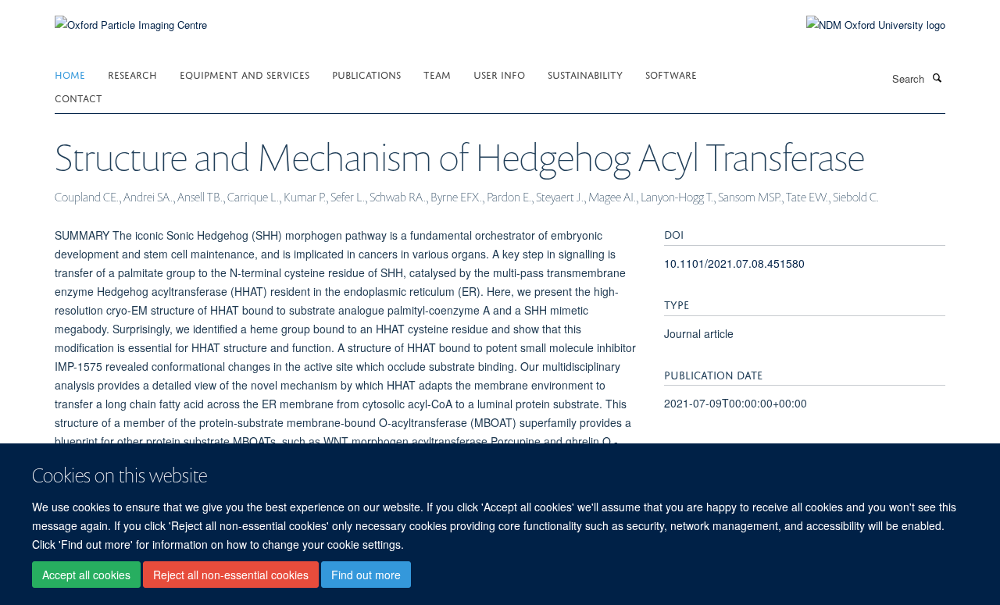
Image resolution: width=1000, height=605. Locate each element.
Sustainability (585, 73)
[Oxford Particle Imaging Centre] (131, 23)
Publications (366, 73)
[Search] (936, 77)
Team (437, 73)
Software (671, 73)
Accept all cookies (86, 574)
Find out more (366, 574)
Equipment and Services (244, 73)
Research (132, 73)
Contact (78, 97)
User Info (499, 73)
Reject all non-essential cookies (231, 574)
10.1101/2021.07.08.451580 (734, 263)
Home (70, 73)
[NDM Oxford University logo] (864, 25)
